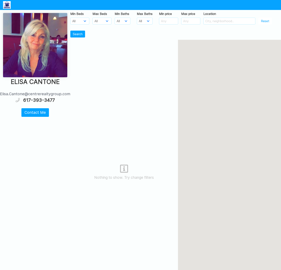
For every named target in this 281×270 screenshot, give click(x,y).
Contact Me (35, 112)
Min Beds (77, 14)
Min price (165, 14)
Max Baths (145, 14)
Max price (188, 14)
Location (209, 14)
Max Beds (100, 14)
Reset (265, 21)
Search (78, 34)
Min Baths (122, 14)
